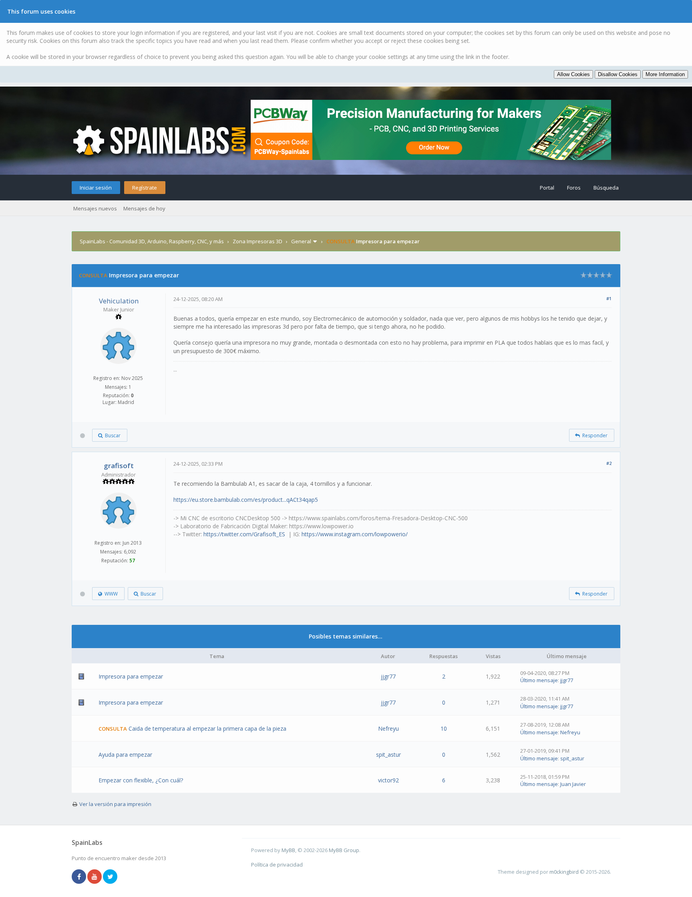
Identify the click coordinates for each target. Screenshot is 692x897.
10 (444, 728)
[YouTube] (94, 877)
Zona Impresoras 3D (257, 241)
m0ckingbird (564, 871)
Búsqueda (606, 187)
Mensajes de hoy (144, 208)
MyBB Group (344, 850)
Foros (574, 187)
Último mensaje (539, 680)
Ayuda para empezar (125, 754)
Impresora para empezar (131, 676)
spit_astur (388, 754)
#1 (609, 298)
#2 (609, 463)
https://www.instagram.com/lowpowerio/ (355, 534)
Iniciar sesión (96, 187)
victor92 (388, 780)
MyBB (288, 850)
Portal (547, 187)
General (301, 241)
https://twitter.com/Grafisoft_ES (244, 534)
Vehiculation (119, 300)
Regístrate (144, 187)
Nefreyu (388, 728)
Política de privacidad (277, 864)
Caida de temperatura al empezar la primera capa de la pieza (207, 728)
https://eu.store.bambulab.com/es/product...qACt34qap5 (245, 499)
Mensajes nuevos (95, 208)
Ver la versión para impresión (115, 804)
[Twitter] (110, 877)
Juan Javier (573, 784)
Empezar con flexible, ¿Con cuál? (141, 780)
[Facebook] (79, 877)
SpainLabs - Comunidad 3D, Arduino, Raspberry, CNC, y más (152, 241)
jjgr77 (388, 676)
